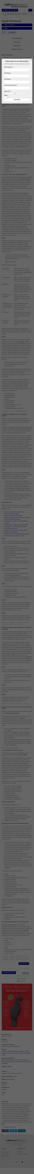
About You (7, 91)
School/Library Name (10, 85)
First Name (7, 73)
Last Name (7, 79)
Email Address (8, 67)
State (5, 95)
